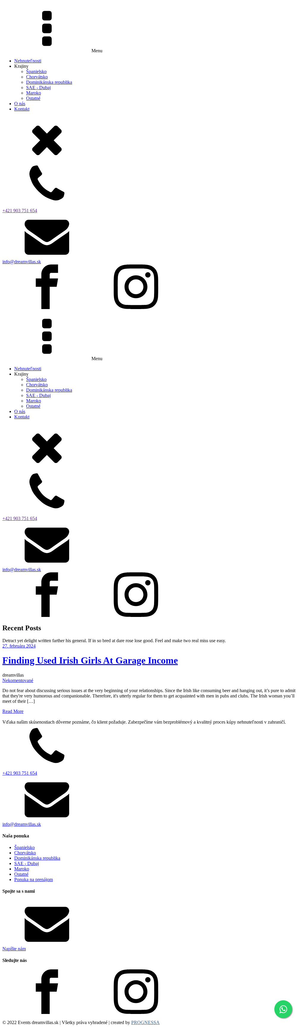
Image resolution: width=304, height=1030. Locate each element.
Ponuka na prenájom (33, 879)
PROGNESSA (145, 1022)
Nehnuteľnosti (27, 60)
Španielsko (36, 71)
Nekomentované (17, 680)
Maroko (33, 92)
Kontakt (21, 108)
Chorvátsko (37, 76)
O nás (19, 103)
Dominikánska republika (49, 82)
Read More (12, 711)
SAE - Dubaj (38, 87)
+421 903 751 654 (19, 210)
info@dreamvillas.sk (21, 261)
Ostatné (33, 98)
